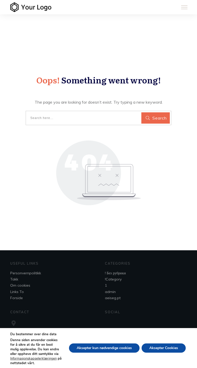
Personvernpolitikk (25, 273)
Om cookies (20, 285)
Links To (17, 291)
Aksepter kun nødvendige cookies (104, 347)
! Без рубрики (115, 273)
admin (110, 291)
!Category (113, 279)
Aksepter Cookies (163, 347)
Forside (16, 298)
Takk (14, 279)
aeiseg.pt (113, 298)
